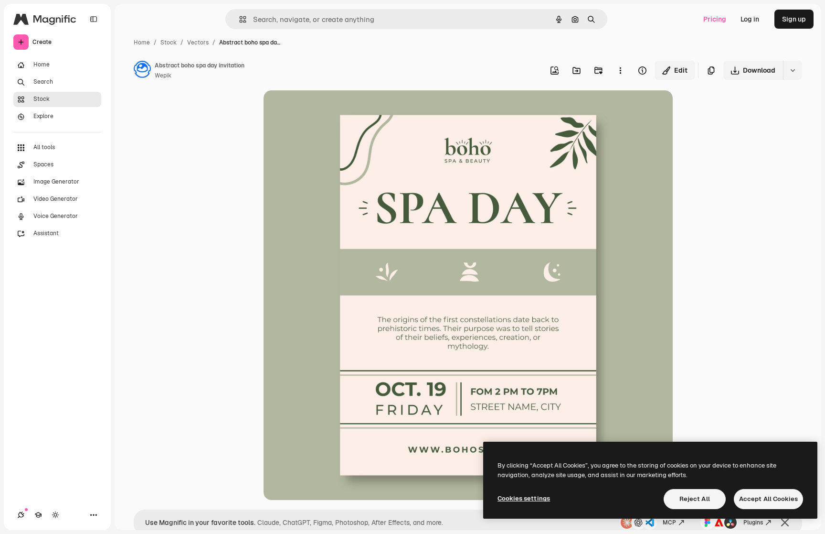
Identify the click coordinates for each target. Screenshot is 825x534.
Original (324, 108)
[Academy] (38, 515)
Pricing (714, 19)
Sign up (794, 19)
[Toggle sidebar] (93, 19)
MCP (669, 522)
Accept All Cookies (768, 499)
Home (142, 42)
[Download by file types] (792, 70)
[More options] (620, 70)
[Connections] (21, 515)
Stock (168, 42)
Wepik (163, 75)
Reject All (694, 499)
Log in (749, 19)
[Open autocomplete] (239, 19)
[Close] (785, 522)
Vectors (198, 42)
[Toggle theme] (55, 515)
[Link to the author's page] (142, 71)
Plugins (753, 522)
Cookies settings (523, 498)
